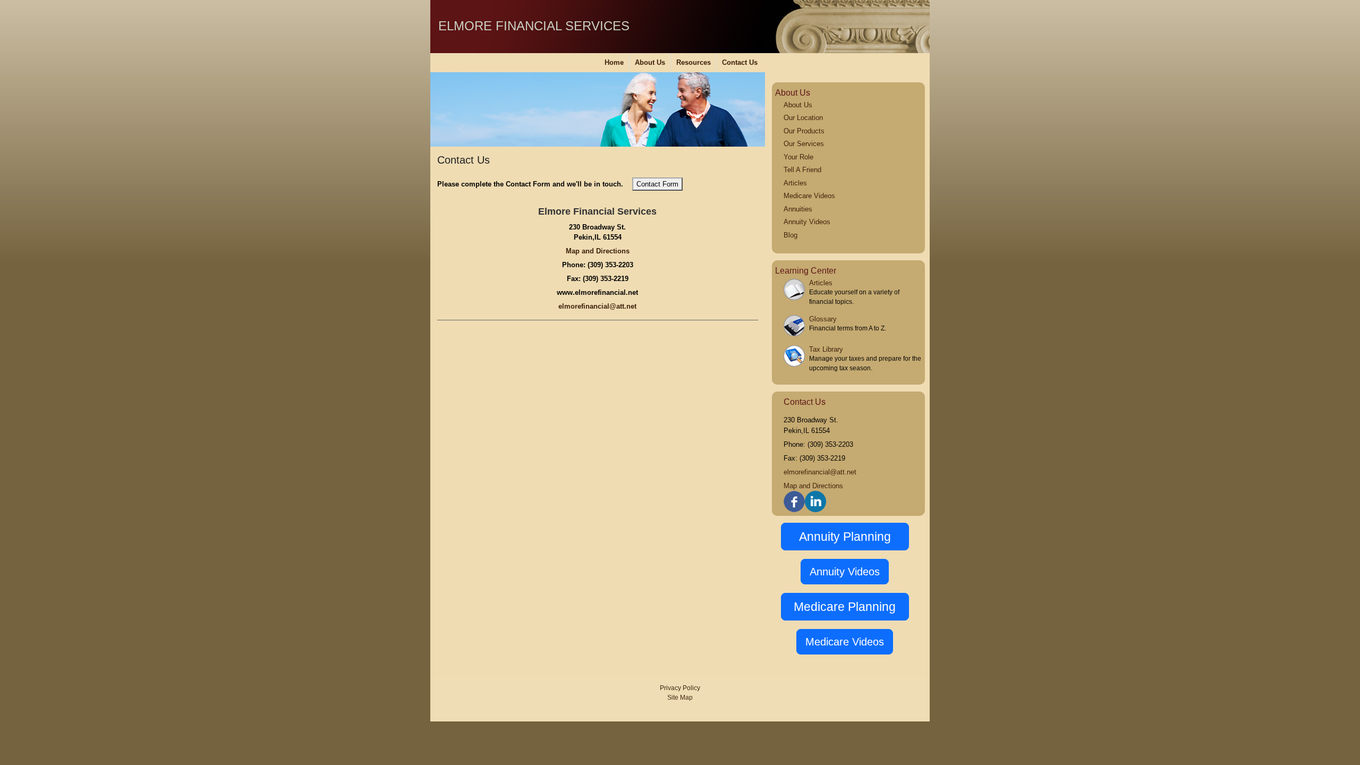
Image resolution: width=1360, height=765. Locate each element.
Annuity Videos (807, 222)
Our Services (804, 144)
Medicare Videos (809, 196)
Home (614, 62)
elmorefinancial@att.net (597, 306)
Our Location (803, 118)
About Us (650, 62)
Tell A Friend (802, 170)
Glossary (823, 319)
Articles (795, 183)
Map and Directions (598, 251)
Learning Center (805, 270)
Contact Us (740, 62)
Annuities (798, 209)
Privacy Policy (680, 688)
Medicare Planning (845, 607)
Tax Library (826, 349)
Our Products (804, 131)
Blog (790, 235)
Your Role (798, 157)
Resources (693, 62)
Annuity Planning (845, 536)
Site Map (680, 697)
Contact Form (657, 184)
